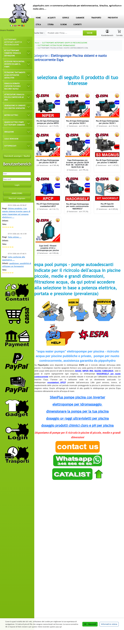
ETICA (38, 24)
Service (65, 17)
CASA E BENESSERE (11, 139)
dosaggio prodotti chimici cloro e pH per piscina (77, 425)
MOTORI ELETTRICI (11, 115)
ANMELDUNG (17, 193)
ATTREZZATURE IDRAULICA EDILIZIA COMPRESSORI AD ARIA (14, 97)
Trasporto (96, 17)
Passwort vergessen (17, 198)
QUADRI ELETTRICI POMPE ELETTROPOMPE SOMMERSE (14, 123)
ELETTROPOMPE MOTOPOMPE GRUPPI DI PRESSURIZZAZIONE (13, 42)
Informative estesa (109, 624)
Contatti (77, 24)
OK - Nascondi (90, 624)
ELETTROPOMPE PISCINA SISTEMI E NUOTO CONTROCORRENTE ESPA (63, 48)
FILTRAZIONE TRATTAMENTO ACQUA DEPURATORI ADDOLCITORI (14, 75)
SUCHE (90, 33)
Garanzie (80, 17)
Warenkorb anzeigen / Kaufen (17, 156)
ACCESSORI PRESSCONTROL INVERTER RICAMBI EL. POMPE (14, 64)
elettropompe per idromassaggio (77, 404)
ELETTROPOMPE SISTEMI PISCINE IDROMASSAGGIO (56, 45)
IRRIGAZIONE (9, 132)
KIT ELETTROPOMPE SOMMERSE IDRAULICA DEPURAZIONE (12, 53)
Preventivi (113, 17)
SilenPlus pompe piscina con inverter (77, 397)
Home (37, 43)
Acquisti (51, 17)
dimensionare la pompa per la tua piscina (77, 411)
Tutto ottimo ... (15, 237)
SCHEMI (63, 24)
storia (51, 24)
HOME (38, 17)
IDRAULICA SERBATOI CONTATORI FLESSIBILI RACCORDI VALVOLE (12, 86)
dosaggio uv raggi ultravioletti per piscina (77, 418)
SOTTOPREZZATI (10, 146)
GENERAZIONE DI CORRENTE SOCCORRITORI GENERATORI (15, 106)
